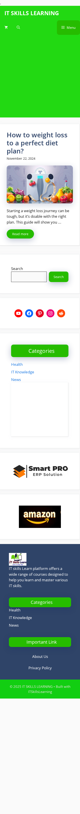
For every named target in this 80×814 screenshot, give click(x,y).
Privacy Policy (40, 667)
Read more (20, 234)
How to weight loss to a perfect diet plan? (37, 142)
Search (17, 268)
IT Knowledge (22, 372)
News (16, 379)
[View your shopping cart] (6, 27)
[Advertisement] (40, 77)
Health (17, 364)
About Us (40, 656)
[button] (18, 27)
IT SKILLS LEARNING (31, 13)
